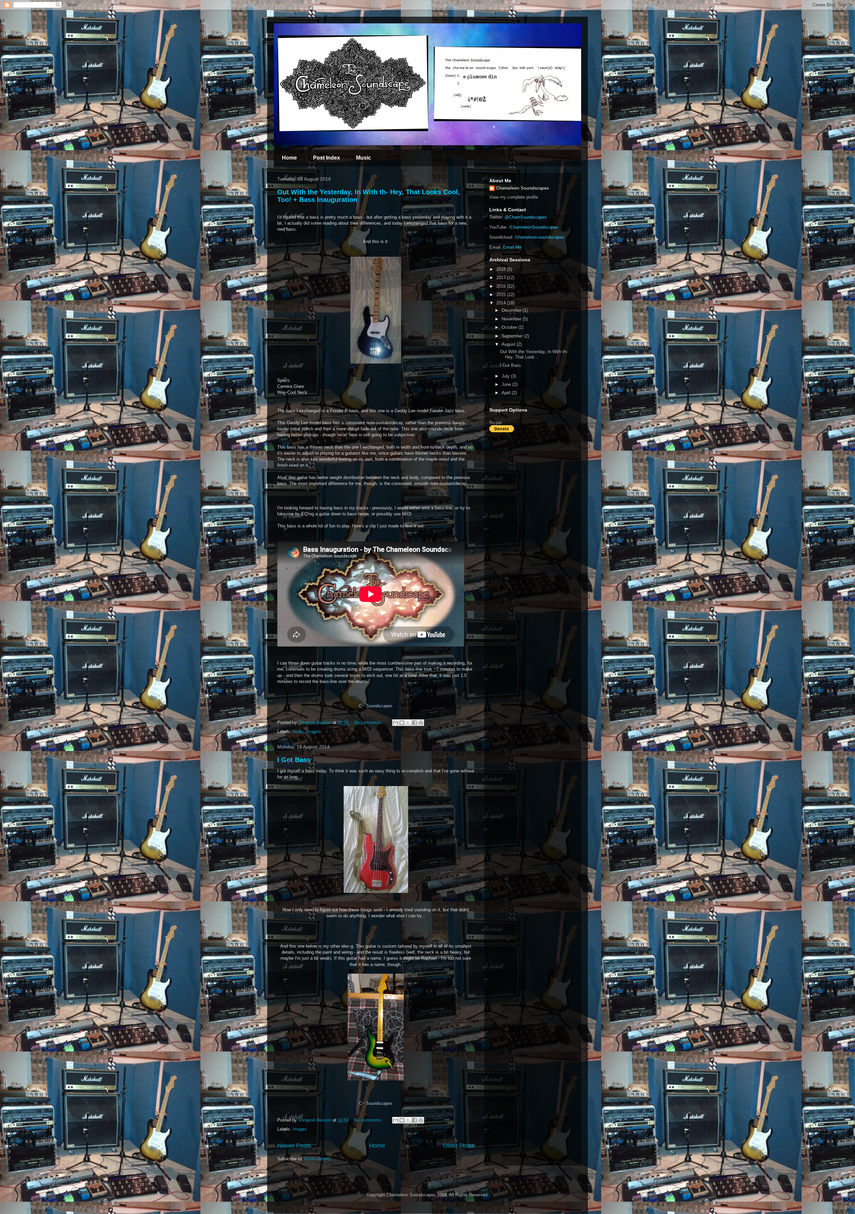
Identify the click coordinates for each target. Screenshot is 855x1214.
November (512, 318)
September (513, 335)
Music (363, 158)
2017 (501, 277)
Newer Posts (294, 1145)
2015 (501, 294)
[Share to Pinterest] (420, 722)
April (507, 392)
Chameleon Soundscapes (522, 188)
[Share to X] (408, 722)
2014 (501, 302)
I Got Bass (294, 759)
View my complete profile (513, 197)
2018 (501, 269)
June (507, 384)
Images (313, 731)
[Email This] (395, 722)
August (509, 344)
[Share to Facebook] (414, 722)
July (506, 376)
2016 (501, 286)
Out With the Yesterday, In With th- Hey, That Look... (533, 354)
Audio (297, 731)
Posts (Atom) (317, 1158)
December (512, 310)
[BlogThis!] (401, 722)
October (510, 327)
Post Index (326, 158)
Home (289, 158)
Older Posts (458, 1145)
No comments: (369, 722)
